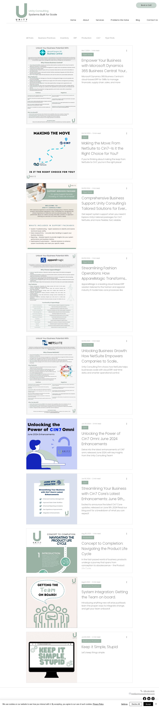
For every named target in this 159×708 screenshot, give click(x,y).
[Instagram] (153, 698)
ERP (75, 38)
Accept (148, 704)
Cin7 (98, 38)
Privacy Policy (98, 704)
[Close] (156, 704)
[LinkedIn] (148, 698)
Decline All (136, 704)
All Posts (29, 38)
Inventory (64, 38)
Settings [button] (124, 704)
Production (86, 38)
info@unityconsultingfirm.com (143, 694)
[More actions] (127, 50)
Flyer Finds (110, 38)
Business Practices (46, 38)
